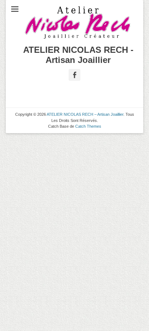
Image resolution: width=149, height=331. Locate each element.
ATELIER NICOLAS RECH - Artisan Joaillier (78, 55)
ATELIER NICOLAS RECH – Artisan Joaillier (85, 114)
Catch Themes (88, 126)
